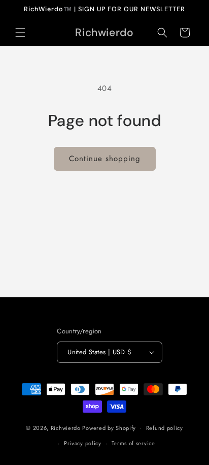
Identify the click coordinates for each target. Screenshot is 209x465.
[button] (20, 32)
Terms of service (133, 443)
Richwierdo (66, 427)
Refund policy (164, 428)
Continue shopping (105, 158)
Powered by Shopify (109, 427)
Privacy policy (82, 443)
